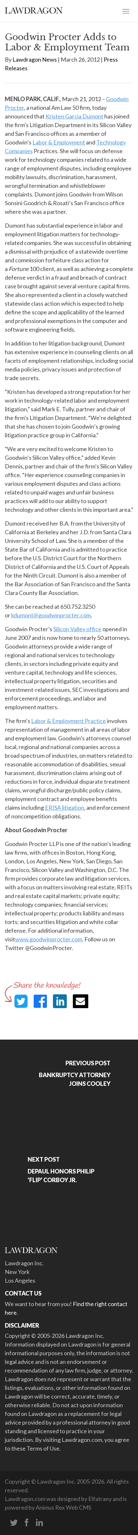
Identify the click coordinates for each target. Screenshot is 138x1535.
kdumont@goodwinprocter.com (51, 615)
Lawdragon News (35, 59)
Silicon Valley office (77, 628)
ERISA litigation (64, 807)
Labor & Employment (58, 142)
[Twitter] (14, 1523)
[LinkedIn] (39, 1523)
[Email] (80, 1001)
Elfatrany (100, 1498)
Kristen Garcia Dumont (74, 116)
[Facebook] (26, 1523)
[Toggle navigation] (125, 10)
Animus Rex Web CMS (63, 1507)
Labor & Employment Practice (68, 720)
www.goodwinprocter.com (48, 939)
